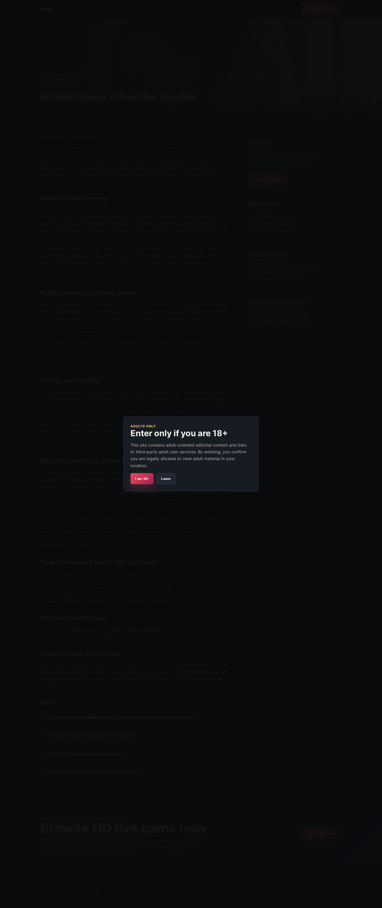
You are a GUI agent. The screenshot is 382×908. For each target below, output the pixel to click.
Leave (165, 479)
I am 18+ (142, 479)
